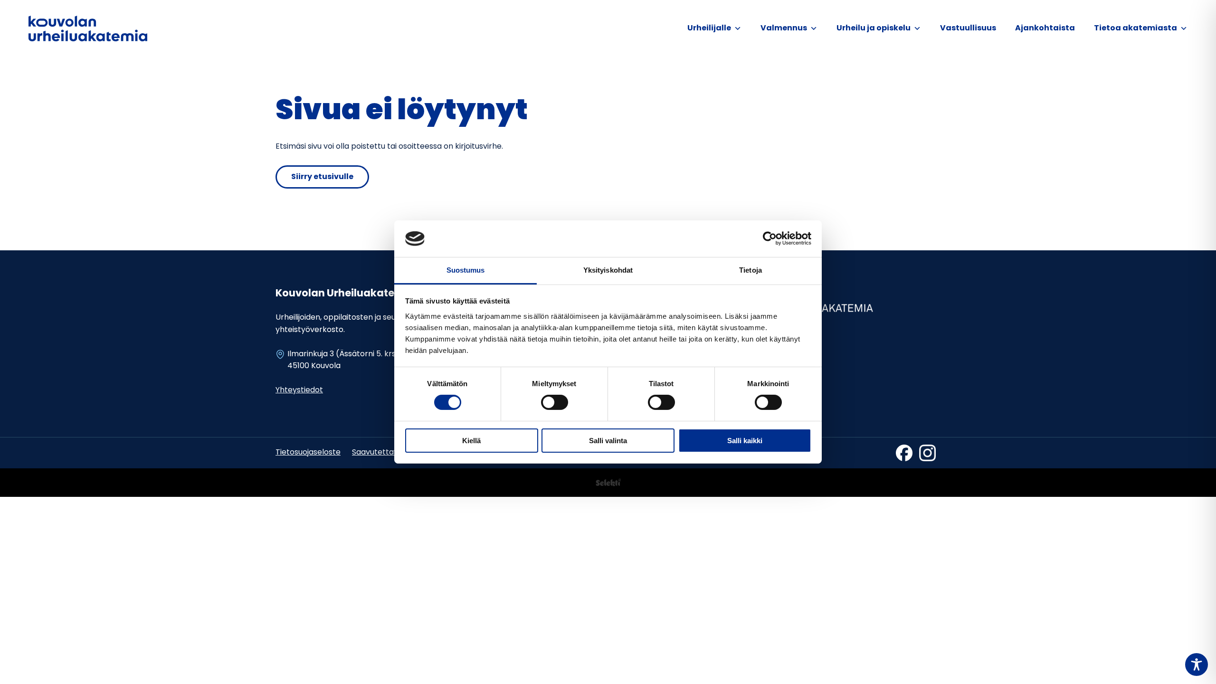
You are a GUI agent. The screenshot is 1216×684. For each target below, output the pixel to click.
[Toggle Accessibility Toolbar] (1196, 664)
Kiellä (471, 441)
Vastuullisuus (968, 28)
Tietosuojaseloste (308, 452)
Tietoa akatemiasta (1135, 28)
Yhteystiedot (299, 390)
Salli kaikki (744, 441)
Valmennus (783, 28)
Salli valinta (608, 441)
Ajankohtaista (1045, 28)
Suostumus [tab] (465, 270)
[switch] (554, 402)
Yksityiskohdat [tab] (608, 270)
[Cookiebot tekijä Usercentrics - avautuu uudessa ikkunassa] (769, 238)
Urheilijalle (709, 28)
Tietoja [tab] (750, 270)
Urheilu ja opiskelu (873, 28)
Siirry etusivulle (322, 177)
